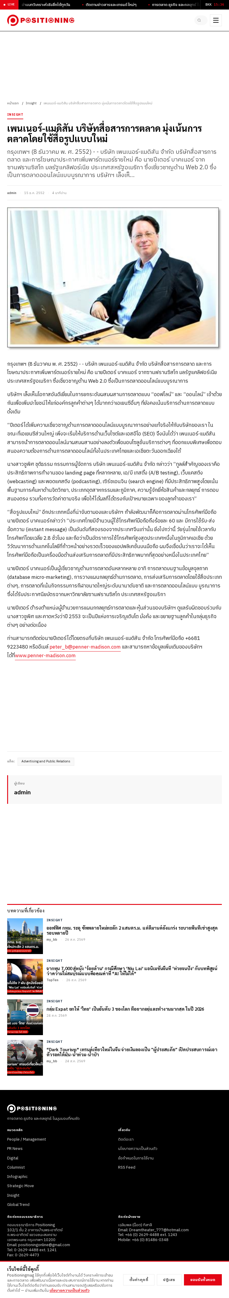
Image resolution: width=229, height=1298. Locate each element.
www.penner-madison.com (45, 656)
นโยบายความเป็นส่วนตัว (137, 1148)
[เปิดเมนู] (216, 20)
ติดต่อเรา (126, 1139)
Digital (12, 1158)
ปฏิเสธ (169, 1280)
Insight (31, 103)
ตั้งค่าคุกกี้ (138, 1280)
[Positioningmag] (40, 20)
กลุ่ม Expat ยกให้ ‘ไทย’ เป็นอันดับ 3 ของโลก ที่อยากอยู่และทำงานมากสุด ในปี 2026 (125, 1008)
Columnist (16, 1167)
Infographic (17, 1176)
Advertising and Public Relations (45, 761)
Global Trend (18, 1204)
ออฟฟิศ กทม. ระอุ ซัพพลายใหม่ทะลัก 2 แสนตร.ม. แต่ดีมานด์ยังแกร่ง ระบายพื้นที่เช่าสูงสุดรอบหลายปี (132, 930)
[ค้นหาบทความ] (201, 20)
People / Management (26, 1139)
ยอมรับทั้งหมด (203, 1280)
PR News (15, 1148)
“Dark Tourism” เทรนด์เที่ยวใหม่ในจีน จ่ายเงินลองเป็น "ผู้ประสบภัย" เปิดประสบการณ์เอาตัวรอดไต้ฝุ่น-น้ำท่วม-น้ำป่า (132, 1052)
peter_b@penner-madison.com (85, 647)
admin (11, 193)
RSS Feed (126, 1167)
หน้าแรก (13, 103)
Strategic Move (20, 1186)
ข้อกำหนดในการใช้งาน (136, 1158)
